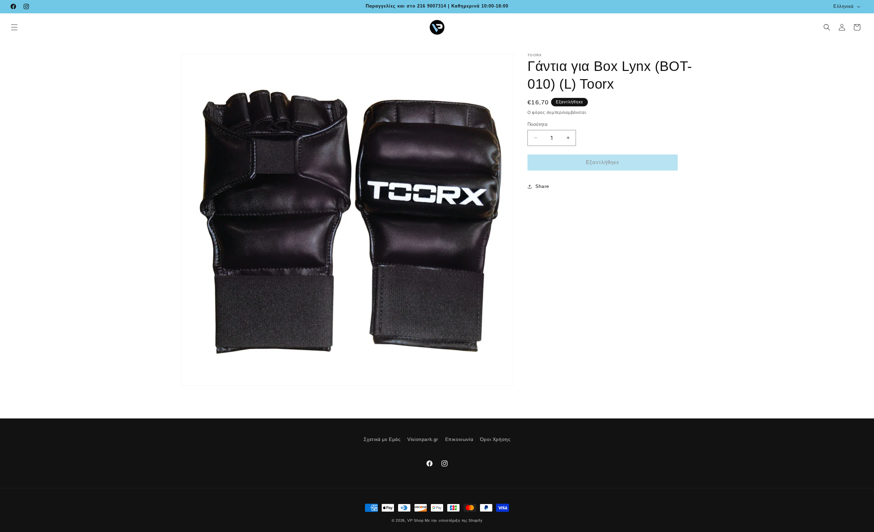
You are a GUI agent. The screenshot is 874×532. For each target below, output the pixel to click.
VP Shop (415, 520)
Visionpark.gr (422, 439)
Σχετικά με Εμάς (382, 439)
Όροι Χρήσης (495, 439)
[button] (14, 27)
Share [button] (542, 186)
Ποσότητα (537, 124)
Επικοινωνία (459, 439)
